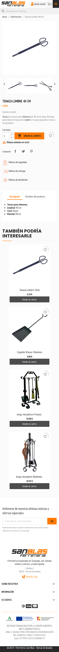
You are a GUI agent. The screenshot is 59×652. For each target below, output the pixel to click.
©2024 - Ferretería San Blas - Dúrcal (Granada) (29, 647)
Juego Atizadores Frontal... (29, 414)
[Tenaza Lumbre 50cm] (29, 265)
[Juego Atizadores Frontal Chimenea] (29, 390)
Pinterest (31, 151)
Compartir (15, 151)
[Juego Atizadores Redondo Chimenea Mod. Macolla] (29, 452)
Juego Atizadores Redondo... (29, 476)
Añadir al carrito (29, 136)
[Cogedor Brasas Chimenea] (29, 327)
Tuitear (23, 151)
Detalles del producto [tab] (35, 196)
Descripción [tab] (15, 196)
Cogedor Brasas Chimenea (29, 352)
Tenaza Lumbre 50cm (29, 289)
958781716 (31, 577)
